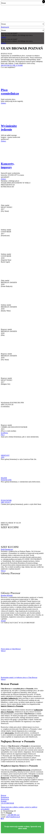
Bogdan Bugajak (7, 595)
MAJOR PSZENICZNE (6, 479)
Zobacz (3, 37)
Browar (3, 795)
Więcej (3, 571)
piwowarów (9, 733)
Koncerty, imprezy (7, 165)
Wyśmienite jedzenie (9, 127)
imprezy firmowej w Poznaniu (12, 706)
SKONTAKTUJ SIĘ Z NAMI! (12, 65)
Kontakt (3, 801)
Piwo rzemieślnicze (10, 91)
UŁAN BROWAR (7, 803)
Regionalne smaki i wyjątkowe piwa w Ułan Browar (19, 677)
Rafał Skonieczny (7, 549)
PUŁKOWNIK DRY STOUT (6, 501)
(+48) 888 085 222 (12, 815)
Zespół (3, 621)
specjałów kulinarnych (9, 698)
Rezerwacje (5, 27)
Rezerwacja (5, 799)
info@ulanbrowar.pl (13, 817)
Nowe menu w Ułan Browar (11, 649)
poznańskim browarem (21, 770)
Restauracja (5, 797)
